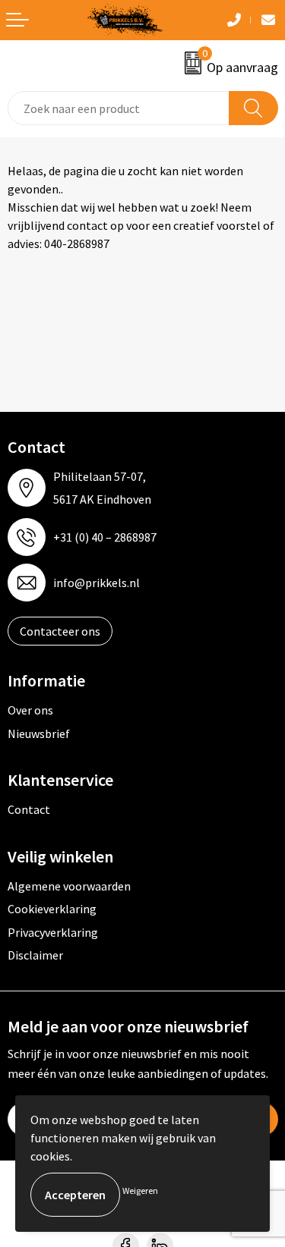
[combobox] (119, 108)
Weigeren (140, 1190)
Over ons (30, 710)
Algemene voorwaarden (69, 886)
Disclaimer (35, 955)
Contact (29, 809)
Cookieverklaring (52, 908)
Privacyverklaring (53, 932)
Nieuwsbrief (39, 733)
